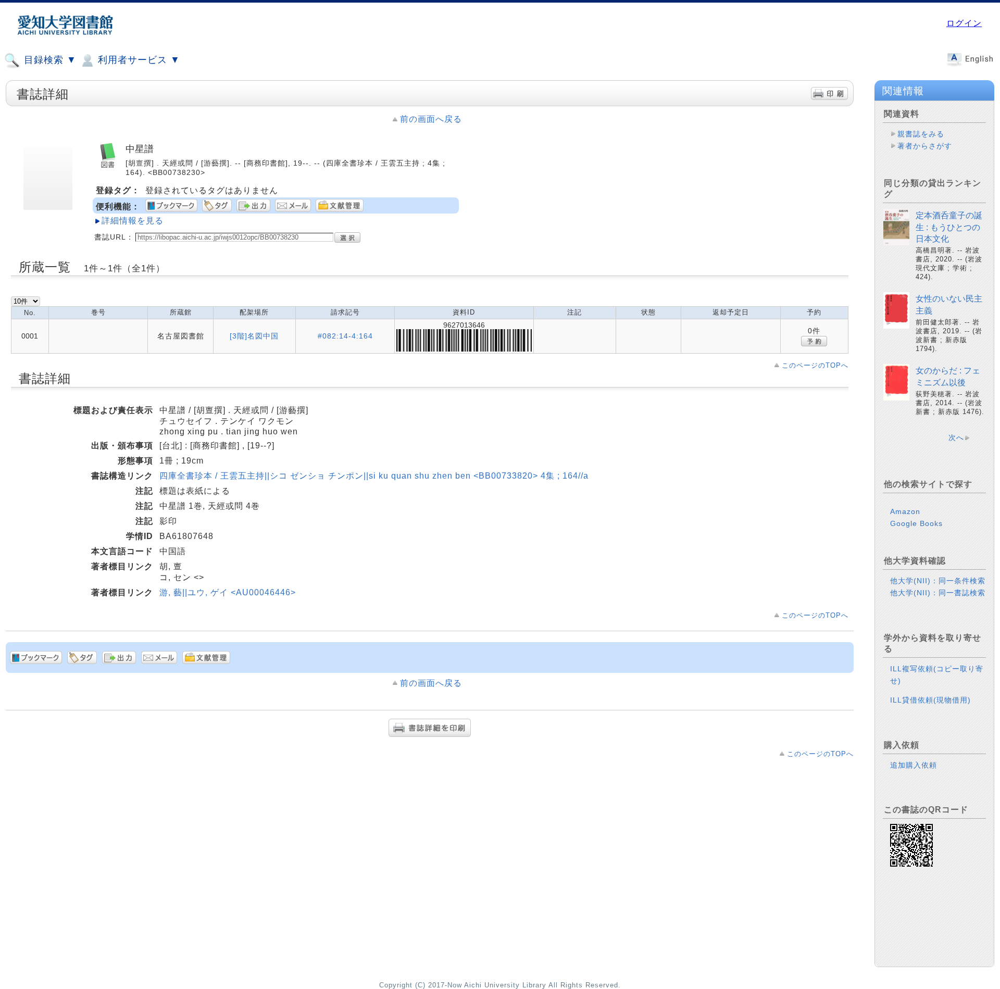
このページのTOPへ (815, 365)
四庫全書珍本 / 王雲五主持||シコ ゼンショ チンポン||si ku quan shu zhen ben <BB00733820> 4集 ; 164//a (374, 475)
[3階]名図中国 (254, 336)
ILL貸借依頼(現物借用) (930, 700)
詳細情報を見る (133, 220)
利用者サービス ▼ (137, 60)
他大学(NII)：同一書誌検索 (937, 593)
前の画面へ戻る (431, 119)
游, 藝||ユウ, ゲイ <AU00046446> (227, 592)
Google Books (916, 523)
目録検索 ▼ (49, 60)
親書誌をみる (920, 134)
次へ (956, 437)
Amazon (905, 511)
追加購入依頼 (913, 765)
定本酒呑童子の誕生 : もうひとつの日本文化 (949, 227)
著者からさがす (924, 146)
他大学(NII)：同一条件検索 (937, 581)
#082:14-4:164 (345, 336)
